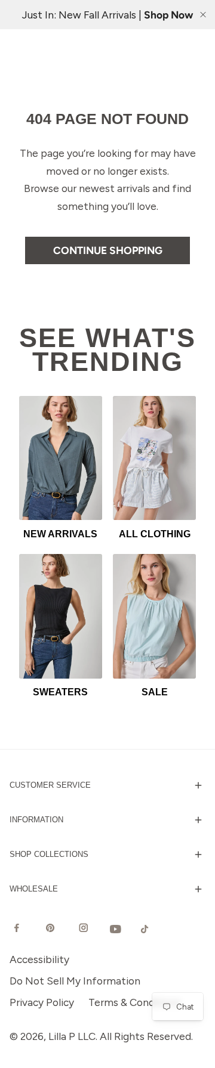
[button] (107, 785)
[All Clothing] (154, 458)
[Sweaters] (60, 616)
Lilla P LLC (72, 1036)
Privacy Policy (42, 1002)
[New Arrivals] (60, 458)
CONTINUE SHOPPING (107, 250)
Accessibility (39, 959)
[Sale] (154, 616)
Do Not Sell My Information (75, 980)
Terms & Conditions (134, 1002)
